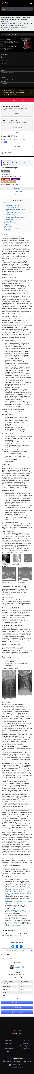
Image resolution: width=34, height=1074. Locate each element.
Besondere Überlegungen (13, 219)
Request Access (17, 128)
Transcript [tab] (17, 194)
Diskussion (7, 224)
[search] (30, 9)
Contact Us (25, 1048)
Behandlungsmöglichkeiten (13, 216)
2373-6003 (18, 1034)
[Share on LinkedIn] (21, 946)
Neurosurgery (15, 179)
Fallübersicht (7, 204)
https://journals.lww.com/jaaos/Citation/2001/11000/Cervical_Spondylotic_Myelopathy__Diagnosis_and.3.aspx (18, 893)
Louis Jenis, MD (19, 967)
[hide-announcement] (31, 23)
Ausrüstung (7, 221)
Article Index (8, 1043)
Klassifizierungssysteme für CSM (15, 209)
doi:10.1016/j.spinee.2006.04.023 (14, 910)
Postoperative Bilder (10, 223)
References (7, 229)
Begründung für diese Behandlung (15, 217)
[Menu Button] (31, 3)
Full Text (17, 185)
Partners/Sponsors (25, 1046)
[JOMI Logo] (5, 3)
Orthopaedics (6, 179)
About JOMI (8, 1040)
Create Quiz (18, 1002)
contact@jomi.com (17, 1068)
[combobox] (15, 9)
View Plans (17, 113)
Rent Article (17, 146)
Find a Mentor (18, 1012)
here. (17, 94)
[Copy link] (30, 950)
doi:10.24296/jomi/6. (15, 935)
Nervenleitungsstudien (12, 212)
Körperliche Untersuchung (13, 207)
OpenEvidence (9, 23)
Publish (8, 1046)
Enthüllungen (7, 226)
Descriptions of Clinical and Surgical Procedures (14, 163)
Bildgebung (9, 211)
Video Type (4, 54)
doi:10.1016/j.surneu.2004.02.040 (14, 925)
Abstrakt (6, 202)
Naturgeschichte (11, 214)
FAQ (8, 1051)
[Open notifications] (28, 3)
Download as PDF (18, 1007)
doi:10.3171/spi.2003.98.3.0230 (14, 917)
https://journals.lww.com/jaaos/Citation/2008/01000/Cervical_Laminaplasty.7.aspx (18, 902)
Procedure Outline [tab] (17, 191)
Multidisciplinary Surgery (9, 181)
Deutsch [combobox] (8, 153)
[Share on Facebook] (17, 946)
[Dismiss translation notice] (31, 92)
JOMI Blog (25, 1040)
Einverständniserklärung (11, 228)
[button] (17, 42)
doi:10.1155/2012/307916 (23, 884)
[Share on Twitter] (12, 946)
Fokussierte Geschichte (13, 205)
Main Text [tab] (17, 188)
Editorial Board (8, 1048)
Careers (25, 1043)
